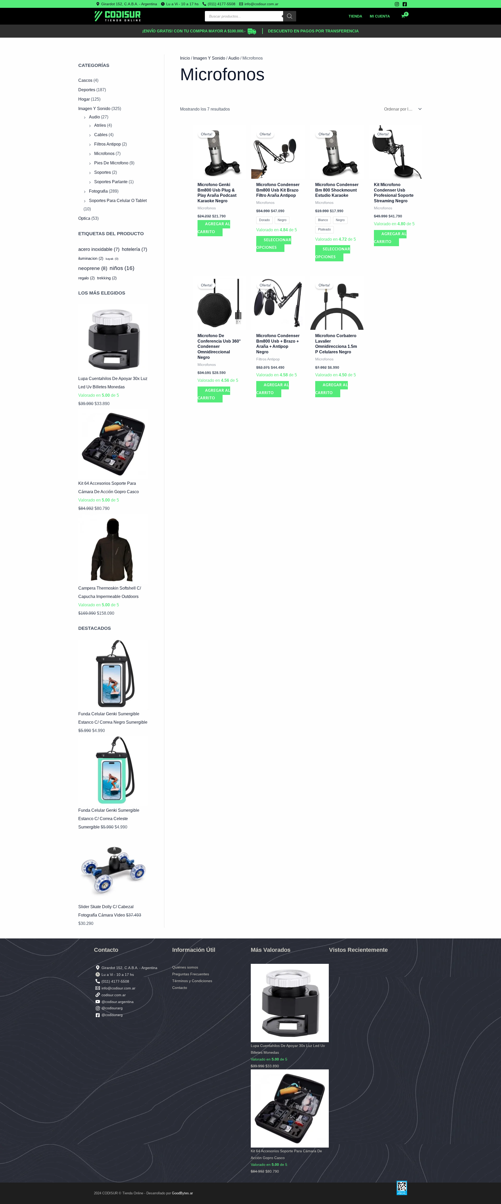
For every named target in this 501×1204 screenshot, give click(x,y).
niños (122, 268)
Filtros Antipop (107, 144)
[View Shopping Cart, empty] (403, 16)
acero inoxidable (99, 249)
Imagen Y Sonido (94, 108)
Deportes (86, 90)
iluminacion (90, 258)
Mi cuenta (380, 16)
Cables (101, 135)
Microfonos (104, 153)
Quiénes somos (185, 967)
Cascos (85, 80)
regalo (86, 278)
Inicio (185, 58)
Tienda (355, 16)
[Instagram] (397, 4)
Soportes (102, 172)
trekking (107, 278)
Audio (94, 117)
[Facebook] (404, 4)
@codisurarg (112, 1008)
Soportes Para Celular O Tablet (118, 200)
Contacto (179, 988)
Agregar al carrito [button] (214, 228)
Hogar (84, 99)
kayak (112, 258)
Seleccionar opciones (273, 244)
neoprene (92, 268)
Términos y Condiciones (192, 981)
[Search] (289, 16)
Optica (84, 218)
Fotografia (98, 191)
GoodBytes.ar (182, 1193)
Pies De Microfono (111, 163)
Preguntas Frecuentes (190, 974)
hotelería (134, 249)
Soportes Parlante (111, 182)
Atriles (100, 125)
